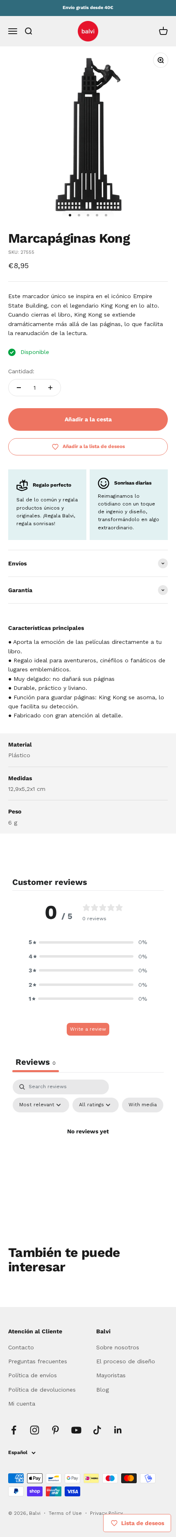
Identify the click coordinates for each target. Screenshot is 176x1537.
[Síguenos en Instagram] (34, 1430)
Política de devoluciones (42, 1389)
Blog (102, 1389)
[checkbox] (142, 1105)
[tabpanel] (88, 1150)
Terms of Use (66, 1513)
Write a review (88, 1029)
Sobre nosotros (117, 1347)
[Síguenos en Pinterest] (55, 1430)
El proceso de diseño (125, 1361)
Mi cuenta (21, 1403)
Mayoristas (111, 1375)
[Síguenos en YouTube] (76, 1430)
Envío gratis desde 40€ (88, 7)
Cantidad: (21, 371)
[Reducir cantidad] (19, 387)
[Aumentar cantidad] (50, 387)
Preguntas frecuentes (37, 1361)
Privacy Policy (106, 1513)
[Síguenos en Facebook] (13, 1430)
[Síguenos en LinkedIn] (118, 1430)
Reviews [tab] (36, 1062)
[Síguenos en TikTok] (97, 1430)
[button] (88, 942)
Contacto (21, 1347)
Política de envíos (32, 1375)
